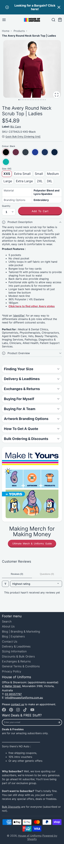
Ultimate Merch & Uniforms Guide (32, 543)
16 (43, 99)
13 (38, 99)
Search (6, 621)
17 (45, 99)
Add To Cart (40, 211)
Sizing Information (14, 651)
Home (5, 31)
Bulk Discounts (11, 806)
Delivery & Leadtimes (16, 646)
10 (33, 99)
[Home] (32, 20)
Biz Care (15, 126)
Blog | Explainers (13, 636)
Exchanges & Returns (16, 661)
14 (40, 99)
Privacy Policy (11, 671)
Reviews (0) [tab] (17, 574)
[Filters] (5, 584)
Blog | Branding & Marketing (21, 631)
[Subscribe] (59, 722)
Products (19, 31)
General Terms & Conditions (21, 666)
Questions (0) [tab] (47, 574)
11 (35, 99)
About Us (8, 626)
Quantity (6, 206)
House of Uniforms (30, 835)
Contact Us (9, 641)
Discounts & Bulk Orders (18, 656)
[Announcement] (32, 7)
